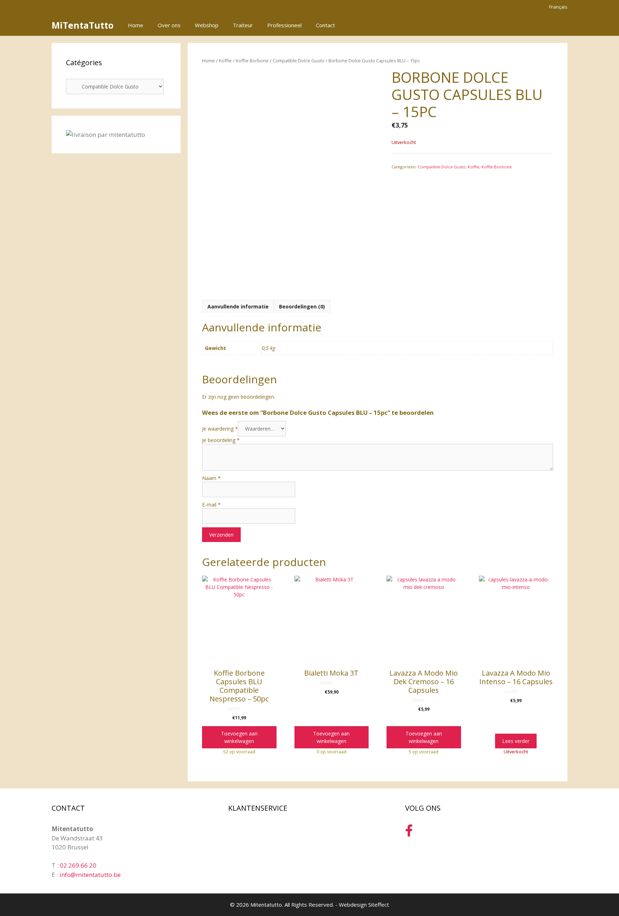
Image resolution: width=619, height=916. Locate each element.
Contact (325, 25)
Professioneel (284, 25)
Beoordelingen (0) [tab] (302, 306)
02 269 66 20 (78, 865)
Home (135, 25)
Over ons (169, 25)
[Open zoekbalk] (538, 25)
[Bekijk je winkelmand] (558, 25)
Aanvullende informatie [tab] (238, 306)
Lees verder (515, 741)
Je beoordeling (221, 440)
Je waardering (220, 428)
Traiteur (243, 25)
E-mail (211, 504)
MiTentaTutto (83, 25)
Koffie (225, 60)
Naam (211, 478)
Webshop (207, 25)
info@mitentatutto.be (90, 875)
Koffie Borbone (252, 60)
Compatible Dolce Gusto (299, 60)
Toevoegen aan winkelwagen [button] (239, 737)
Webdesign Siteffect (364, 904)
